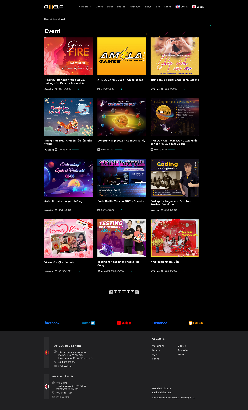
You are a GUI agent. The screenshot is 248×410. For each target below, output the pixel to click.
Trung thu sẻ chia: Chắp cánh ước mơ (175, 80)
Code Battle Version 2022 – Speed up (121, 201)
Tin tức (148, 6)
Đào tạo (121, 6)
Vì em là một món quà (59, 262)
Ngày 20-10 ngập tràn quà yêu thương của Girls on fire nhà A (64, 81)
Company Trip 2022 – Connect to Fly (121, 140)
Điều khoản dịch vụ (161, 388)
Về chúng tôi (85, 6)
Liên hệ (167, 6)
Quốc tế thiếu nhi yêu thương (63, 201)
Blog (158, 6)
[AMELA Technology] (53, 6)
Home (46, 19)
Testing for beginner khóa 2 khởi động (118, 263)
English (184, 6)
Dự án (110, 6)
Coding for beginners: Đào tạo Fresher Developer (171, 202)
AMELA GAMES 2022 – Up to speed (120, 80)
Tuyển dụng (135, 6)
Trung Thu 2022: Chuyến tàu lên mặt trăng (68, 142)
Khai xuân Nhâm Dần (165, 261)
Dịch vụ (99, 6)
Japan (200, 7)
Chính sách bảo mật (162, 392)
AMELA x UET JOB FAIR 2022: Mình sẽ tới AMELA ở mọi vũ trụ (174, 142)
